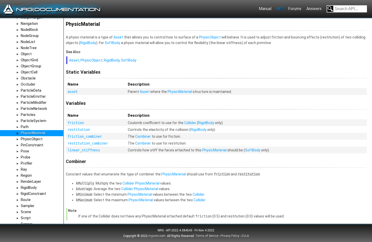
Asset (118, 37)
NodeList (28, 42)
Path (25, 127)
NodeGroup (30, 36)
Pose (25, 151)
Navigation (29, 24)
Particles (28, 115)
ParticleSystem (33, 121)
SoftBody (112, 43)
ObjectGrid (29, 60)
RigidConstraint (33, 194)
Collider (190, 123)
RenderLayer (31, 181)
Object (26, 54)
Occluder (28, 84)
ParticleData (31, 90)
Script (26, 218)
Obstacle (28, 78)
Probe (25, 157)
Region (26, 175)
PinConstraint (32, 145)
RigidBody (29, 188)
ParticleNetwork (34, 109)
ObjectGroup (31, 66)
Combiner (143, 136)
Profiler (26, 163)
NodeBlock (29, 30)
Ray (24, 169)
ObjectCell (29, 72)
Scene (26, 212)
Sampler (27, 206)
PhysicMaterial (33, 133)
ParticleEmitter (33, 96)
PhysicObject (32, 139)
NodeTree (29, 48)
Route (26, 200)
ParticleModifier (34, 102)
